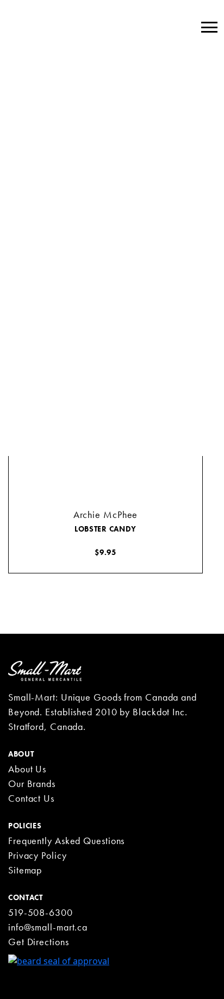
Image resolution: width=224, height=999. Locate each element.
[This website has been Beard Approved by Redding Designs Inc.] (58, 960)
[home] (45, 670)
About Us (27, 769)
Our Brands (31, 783)
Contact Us (31, 798)
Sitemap (25, 870)
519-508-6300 (40, 912)
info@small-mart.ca (48, 927)
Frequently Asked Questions (66, 840)
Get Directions (38, 941)
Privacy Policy (37, 855)
